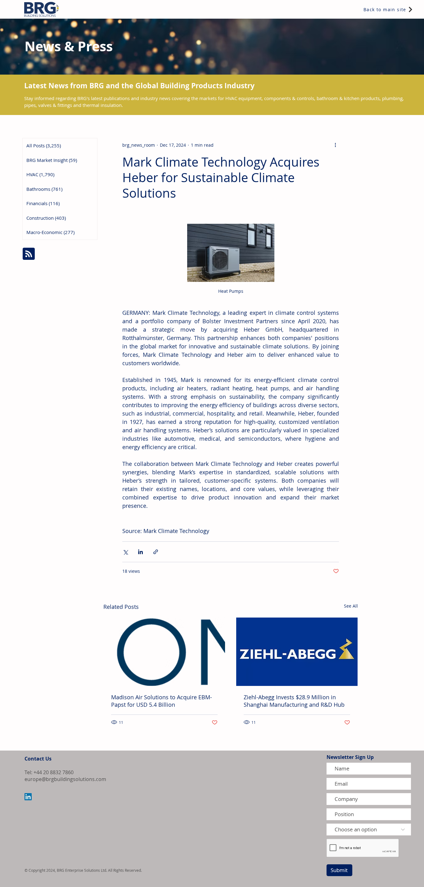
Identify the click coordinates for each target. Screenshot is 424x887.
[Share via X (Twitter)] (125, 552)
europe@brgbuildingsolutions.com (65, 779)
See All (351, 606)
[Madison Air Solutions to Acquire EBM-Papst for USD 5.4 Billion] (164, 652)
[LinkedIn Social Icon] (28, 796)
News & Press (69, 46)
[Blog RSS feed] (29, 254)
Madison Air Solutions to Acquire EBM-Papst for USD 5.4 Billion (161, 700)
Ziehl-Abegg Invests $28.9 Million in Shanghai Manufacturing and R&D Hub (294, 700)
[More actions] (335, 145)
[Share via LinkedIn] (140, 552)
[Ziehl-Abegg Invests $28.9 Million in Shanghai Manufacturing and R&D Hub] (297, 652)
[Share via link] (156, 552)
